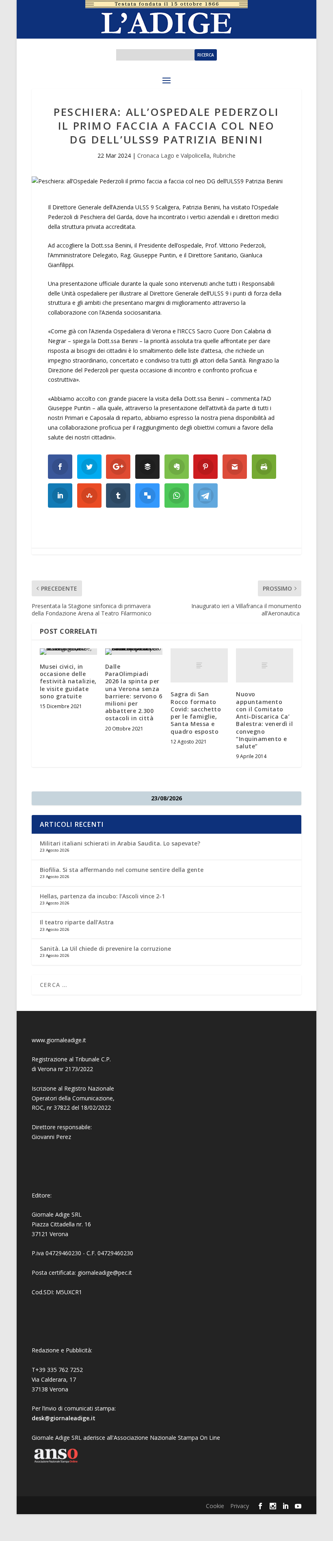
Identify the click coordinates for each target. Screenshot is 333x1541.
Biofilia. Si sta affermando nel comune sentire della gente (121, 870)
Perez (63, 1137)
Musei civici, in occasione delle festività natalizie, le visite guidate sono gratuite (68, 681)
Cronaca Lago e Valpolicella (173, 155)
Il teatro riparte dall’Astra (77, 922)
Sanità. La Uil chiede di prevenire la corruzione (105, 948)
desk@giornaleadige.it (63, 1418)
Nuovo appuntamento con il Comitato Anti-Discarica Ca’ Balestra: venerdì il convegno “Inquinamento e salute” (264, 720)
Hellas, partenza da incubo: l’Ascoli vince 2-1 (102, 896)
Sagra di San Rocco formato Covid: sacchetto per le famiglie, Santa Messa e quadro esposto (196, 712)
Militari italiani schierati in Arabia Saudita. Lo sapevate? (120, 843)
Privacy (239, 1506)
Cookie (215, 1506)
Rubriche (224, 155)
